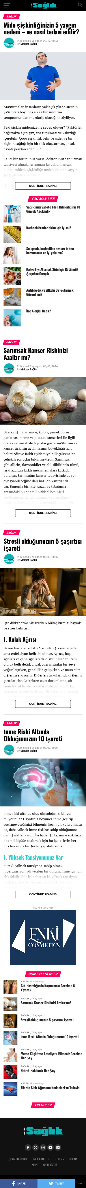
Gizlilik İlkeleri (41, 1159)
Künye (35, 1165)
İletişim (59, 1159)
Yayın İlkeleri (50, 1165)
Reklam (73, 1159)
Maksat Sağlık (29, 44)
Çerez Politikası (18, 1159)
